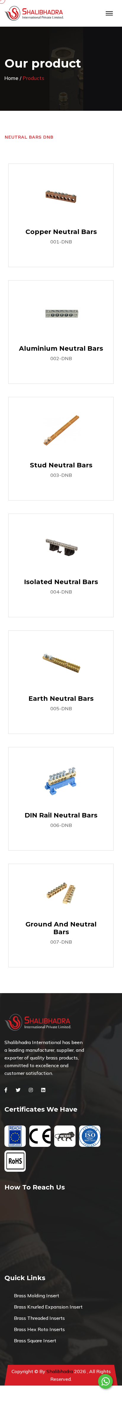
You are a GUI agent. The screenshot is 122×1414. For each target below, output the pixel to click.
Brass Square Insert (35, 1341)
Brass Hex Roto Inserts (39, 1329)
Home (11, 78)
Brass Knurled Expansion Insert (48, 1307)
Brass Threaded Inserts (39, 1318)
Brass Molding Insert (36, 1295)
